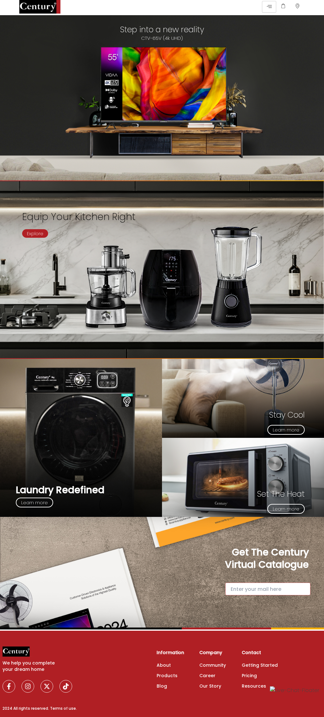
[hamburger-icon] (269, 7)
